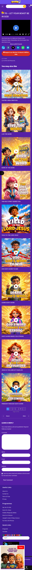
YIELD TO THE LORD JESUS (10, 235)
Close (20, 547)
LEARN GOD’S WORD (8, 303)
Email (3, 459)
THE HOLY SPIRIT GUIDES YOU (11, 201)
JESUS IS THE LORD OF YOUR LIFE (12, 370)
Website (4, 466)
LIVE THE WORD (7, 134)
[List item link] (16, 491)
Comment (5, 433)
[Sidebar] (2, 173)
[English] (10, 535)
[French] (12, 535)
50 (20, 409)
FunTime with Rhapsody (9, 61)
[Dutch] (8, 535)
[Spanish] (18, 535)
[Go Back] (3, 12)
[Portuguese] (16, 535)
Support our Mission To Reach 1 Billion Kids (17, 53)
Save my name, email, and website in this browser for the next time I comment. (16, 474)
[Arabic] (3, 535)
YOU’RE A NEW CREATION (9, 100)
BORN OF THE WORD (8, 168)
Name (3, 452)
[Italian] (14, 535)
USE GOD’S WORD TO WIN (10, 269)
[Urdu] (21, 535)
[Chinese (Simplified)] (6, 535)
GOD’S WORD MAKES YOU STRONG (13, 336)
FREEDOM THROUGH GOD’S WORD (12, 404)
